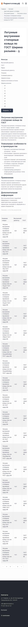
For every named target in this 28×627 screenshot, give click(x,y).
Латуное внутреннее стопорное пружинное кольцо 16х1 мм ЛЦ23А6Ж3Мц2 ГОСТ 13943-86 (7, 350)
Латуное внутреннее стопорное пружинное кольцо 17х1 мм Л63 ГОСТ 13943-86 (7, 265)
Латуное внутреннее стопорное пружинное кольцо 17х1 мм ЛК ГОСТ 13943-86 (7, 401)
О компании (5, 615)
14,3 (15, 247)
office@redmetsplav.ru (7, 603)
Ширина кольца (5, 78)
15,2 (15, 230)
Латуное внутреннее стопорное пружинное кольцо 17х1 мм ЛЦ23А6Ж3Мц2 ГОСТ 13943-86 (7, 367)
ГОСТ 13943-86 (25, 230)
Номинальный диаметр (7, 70)
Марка (3, 68)
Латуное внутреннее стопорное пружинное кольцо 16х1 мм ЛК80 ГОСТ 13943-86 (7, 486)
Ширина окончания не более (9, 80)
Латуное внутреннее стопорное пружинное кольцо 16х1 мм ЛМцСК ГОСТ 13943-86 (7, 316)
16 (5, 93)
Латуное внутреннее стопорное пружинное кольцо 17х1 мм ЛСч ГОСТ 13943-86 (7, 230)
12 (4, 88)
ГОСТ (2, 65)
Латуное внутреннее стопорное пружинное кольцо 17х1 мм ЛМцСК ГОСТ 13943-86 (7, 333)
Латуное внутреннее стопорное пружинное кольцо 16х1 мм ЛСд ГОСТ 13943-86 (7, 520)
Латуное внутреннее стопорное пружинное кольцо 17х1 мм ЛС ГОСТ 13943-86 (7, 435)
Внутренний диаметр (7, 62)
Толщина (3, 73)
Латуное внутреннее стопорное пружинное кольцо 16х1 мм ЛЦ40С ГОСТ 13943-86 (7, 282)
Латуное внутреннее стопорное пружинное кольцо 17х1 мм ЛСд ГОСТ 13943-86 (7, 537)
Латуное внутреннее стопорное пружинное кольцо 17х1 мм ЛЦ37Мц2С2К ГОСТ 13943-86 (7, 469)
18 (5, 96)
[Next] (21, 566)
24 (5, 103)
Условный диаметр (6, 75)
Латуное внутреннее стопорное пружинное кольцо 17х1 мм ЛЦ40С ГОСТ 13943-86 (7, 299)
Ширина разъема (6, 83)
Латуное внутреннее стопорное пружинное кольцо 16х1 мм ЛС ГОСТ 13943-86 (7, 418)
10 (5, 85)
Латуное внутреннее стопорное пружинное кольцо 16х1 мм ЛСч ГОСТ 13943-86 (7, 554)
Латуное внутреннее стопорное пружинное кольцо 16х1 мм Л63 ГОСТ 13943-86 (7, 248)
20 (5, 98)
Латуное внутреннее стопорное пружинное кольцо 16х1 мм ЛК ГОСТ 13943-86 (7, 384)
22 (5, 101)
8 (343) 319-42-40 (6, 605)
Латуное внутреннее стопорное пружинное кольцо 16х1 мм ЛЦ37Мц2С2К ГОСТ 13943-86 (7, 452)
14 (5, 91)
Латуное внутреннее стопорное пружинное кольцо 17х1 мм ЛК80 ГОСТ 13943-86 (7, 503)
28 (5, 106)
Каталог (4, 610)
